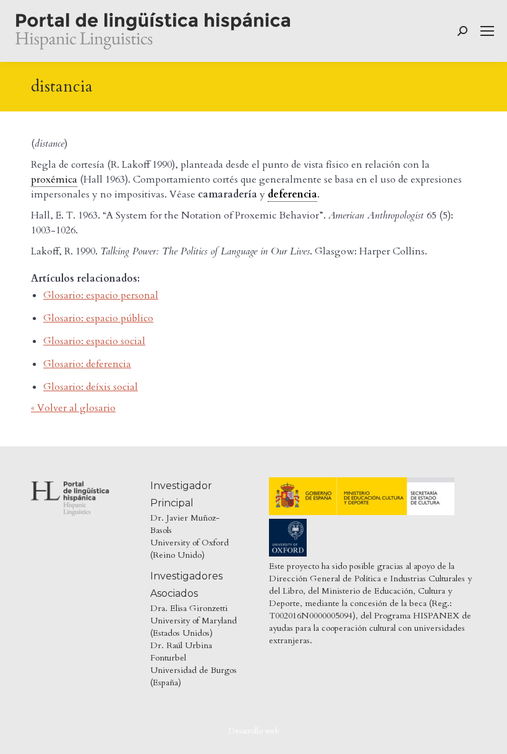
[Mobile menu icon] (487, 31)
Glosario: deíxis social (90, 387)
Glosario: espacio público (98, 318)
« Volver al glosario (73, 408)
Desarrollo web (253, 731)
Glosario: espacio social (94, 341)
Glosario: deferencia (87, 364)
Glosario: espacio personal (100, 295)
